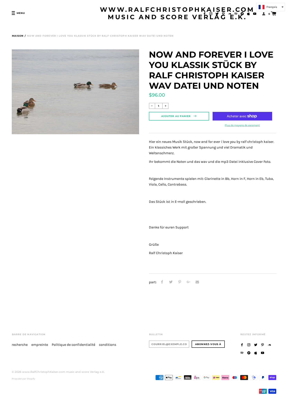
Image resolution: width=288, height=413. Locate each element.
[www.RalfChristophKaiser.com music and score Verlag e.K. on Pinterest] (223, 13)
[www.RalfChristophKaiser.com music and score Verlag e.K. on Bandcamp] (242, 13)
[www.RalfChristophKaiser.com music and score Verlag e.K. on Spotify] (235, 13)
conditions (107, 345)
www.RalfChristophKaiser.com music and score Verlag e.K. (177, 13)
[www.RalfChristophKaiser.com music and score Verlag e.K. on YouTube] (254, 13)
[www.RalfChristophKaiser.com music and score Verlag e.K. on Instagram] (210, 13)
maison (18, 35)
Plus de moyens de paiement (242, 125)
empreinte (39, 345)
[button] (270, 7)
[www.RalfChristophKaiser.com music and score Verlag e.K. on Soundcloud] (229, 13)
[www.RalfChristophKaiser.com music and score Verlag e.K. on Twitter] (217, 13)
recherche (20, 345)
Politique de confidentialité (73, 345)
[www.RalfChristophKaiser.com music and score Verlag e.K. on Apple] (248, 13)
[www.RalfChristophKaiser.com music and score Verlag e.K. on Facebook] (204, 13)
